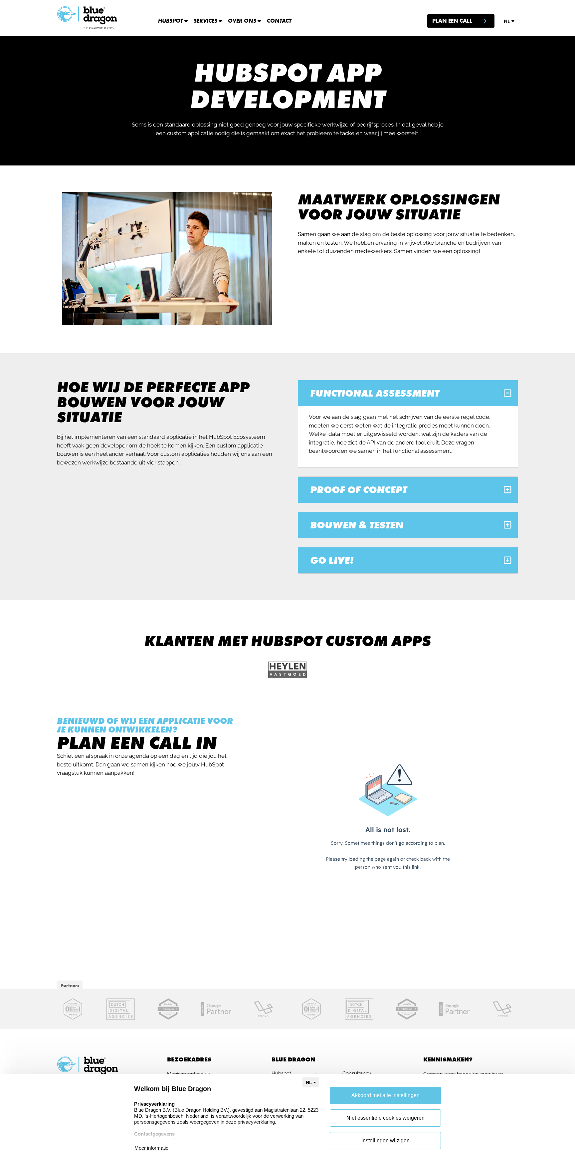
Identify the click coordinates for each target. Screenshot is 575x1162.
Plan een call (452, 20)
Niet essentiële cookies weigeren (385, 1118)
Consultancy (356, 1073)
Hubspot (281, 1073)
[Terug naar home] (87, 18)
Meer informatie (151, 1148)
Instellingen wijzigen (385, 1140)
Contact (279, 20)
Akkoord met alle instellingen (385, 1095)
